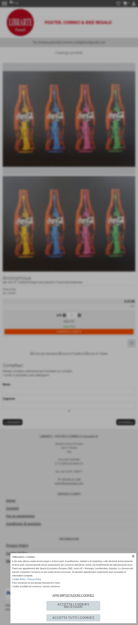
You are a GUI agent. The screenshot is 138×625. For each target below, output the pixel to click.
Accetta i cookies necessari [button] (73, 605)
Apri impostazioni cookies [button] (73, 595)
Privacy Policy (34, 579)
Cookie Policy (19, 579)
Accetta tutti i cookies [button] (73, 617)
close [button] (133, 556)
